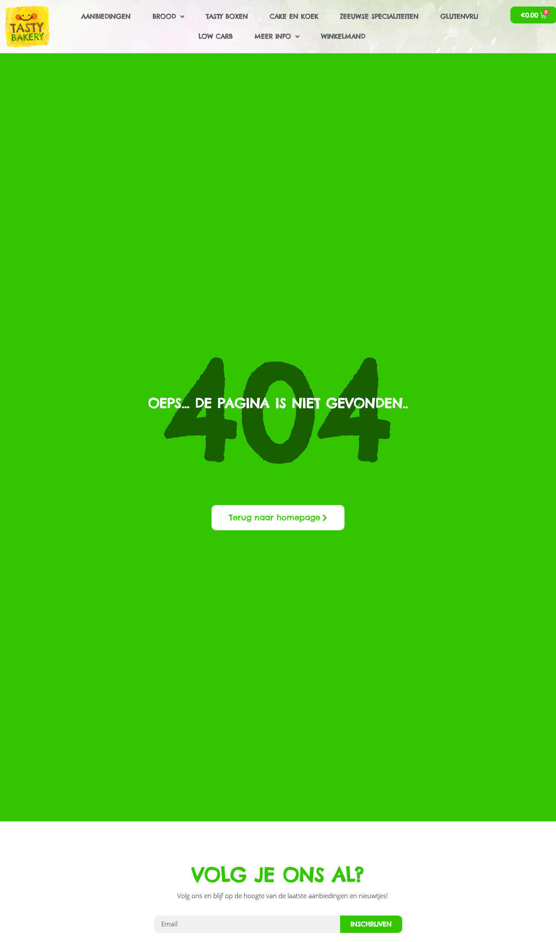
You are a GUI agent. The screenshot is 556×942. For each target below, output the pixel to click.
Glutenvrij (459, 16)
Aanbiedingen (106, 16)
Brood (164, 16)
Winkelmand (343, 36)
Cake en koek (294, 16)
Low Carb (216, 36)
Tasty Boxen (227, 16)
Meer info (273, 36)
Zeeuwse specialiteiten (379, 16)
